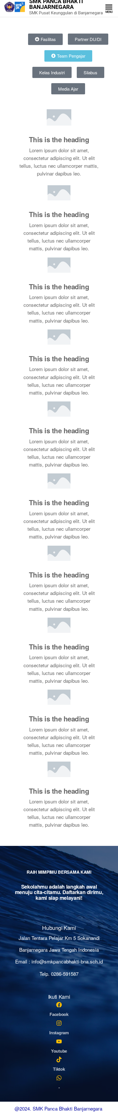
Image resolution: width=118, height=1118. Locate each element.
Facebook (59, 1014)
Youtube (59, 1051)
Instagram (58, 1032)
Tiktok (59, 1069)
